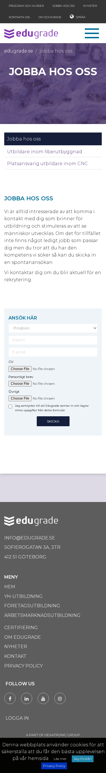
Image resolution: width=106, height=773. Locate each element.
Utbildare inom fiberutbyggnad (44, 151)
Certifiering (21, 627)
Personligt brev (20, 377)
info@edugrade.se (29, 538)
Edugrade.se (18, 51)
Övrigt (14, 391)
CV (10, 362)
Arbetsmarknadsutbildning (42, 615)
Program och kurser (26, 6)
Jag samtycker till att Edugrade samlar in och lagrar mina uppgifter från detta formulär (52, 408)
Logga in (17, 718)
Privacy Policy (54, 766)
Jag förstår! (82, 759)
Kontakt (15, 656)
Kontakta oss (19, 17)
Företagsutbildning (32, 605)
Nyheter (90, 6)
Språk (80, 17)
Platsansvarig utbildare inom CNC (47, 163)
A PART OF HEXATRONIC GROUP (53, 735)
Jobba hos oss (63, 6)
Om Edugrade (49, 17)
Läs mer (60, 759)
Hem (9, 586)
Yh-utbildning (23, 596)
